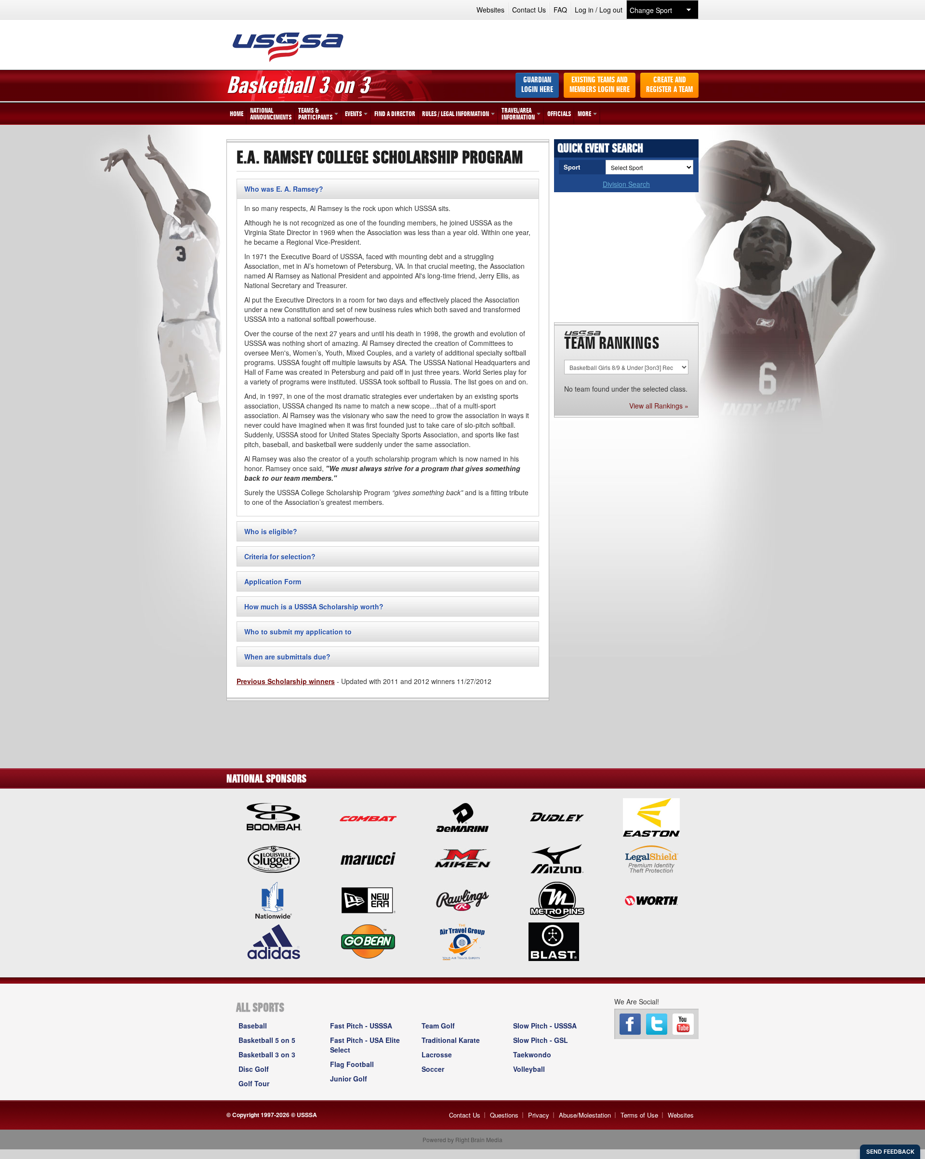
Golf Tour (253, 1083)
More (584, 114)
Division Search (626, 184)
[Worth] (651, 899)
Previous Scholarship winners (286, 681)
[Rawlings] (462, 899)
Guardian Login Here (537, 85)
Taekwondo (532, 1054)
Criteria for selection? (280, 556)
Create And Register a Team (669, 85)
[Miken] (462, 858)
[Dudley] (557, 816)
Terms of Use (639, 1114)
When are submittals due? (287, 656)
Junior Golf (348, 1078)
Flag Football (352, 1064)
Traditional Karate (451, 1040)
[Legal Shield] (651, 858)
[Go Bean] (368, 941)
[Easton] (651, 816)
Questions (504, 1114)
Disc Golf (253, 1069)
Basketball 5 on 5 (266, 1040)
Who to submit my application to (298, 631)
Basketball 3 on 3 (266, 1054)
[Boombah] (273, 816)
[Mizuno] (557, 858)
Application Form (272, 581)
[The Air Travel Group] (462, 941)
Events (353, 114)
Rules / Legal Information (455, 114)
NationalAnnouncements (270, 114)
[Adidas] (273, 941)
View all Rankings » (658, 405)
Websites (490, 9)
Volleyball (529, 1069)
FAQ (560, 9)
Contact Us (529, 9)
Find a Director (394, 114)
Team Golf (438, 1025)
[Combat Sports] (368, 816)
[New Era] (368, 899)
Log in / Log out (598, 9)
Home (236, 114)
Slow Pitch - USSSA (545, 1025)
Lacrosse (437, 1054)
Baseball (252, 1025)
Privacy (538, 1114)
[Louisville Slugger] (273, 858)
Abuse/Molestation (585, 1114)
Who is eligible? (270, 531)
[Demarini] (462, 816)
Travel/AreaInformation (518, 114)
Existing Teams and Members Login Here (599, 85)
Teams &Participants (315, 114)
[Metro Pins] (557, 899)
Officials (559, 114)
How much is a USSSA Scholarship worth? (313, 606)
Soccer (433, 1069)
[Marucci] (368, 858)
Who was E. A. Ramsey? (283, 189)
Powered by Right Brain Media (462, 1139)
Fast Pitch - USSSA (361, 1025)
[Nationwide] (273, 899)
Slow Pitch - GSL (540, 1040)
